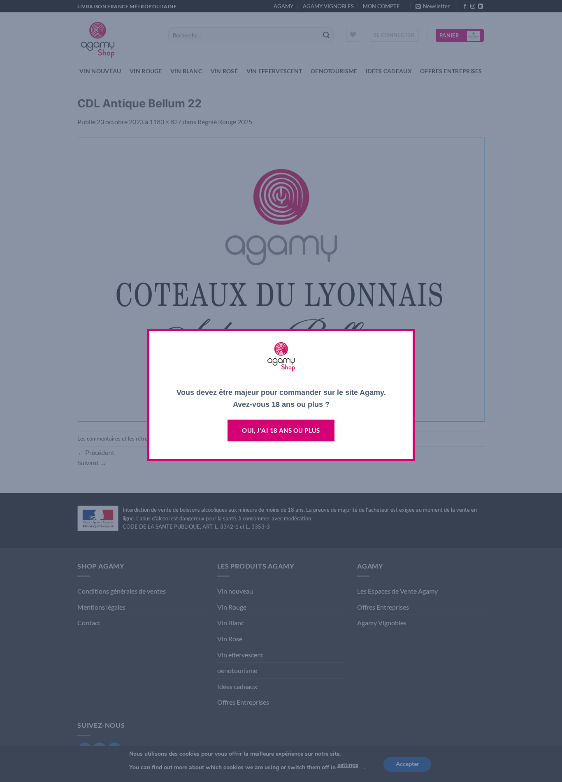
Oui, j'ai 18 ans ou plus (281, 430)
